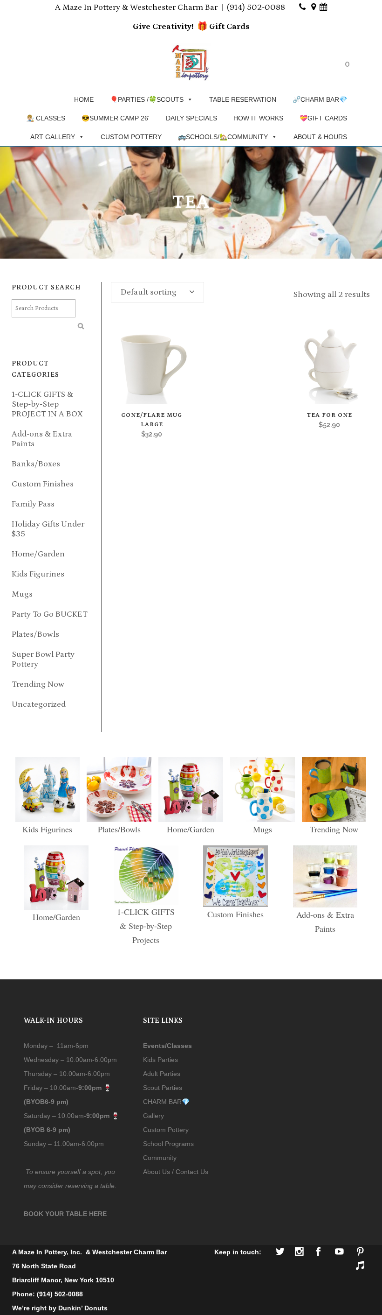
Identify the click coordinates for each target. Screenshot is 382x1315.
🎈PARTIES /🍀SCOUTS (147, 99)
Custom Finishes (43, 484)
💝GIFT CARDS (323, 118)
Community (160, 1157)
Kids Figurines (38, 574)
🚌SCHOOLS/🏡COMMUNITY (223, 137)
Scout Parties (162, 1087)
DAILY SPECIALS (191, 118)
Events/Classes (167, 1045)
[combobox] (157, 292)
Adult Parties (161, 1073)
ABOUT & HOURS (320, 137)
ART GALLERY (52, 137)
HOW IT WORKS (258, 118)
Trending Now (38, 684)
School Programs (168, 1143)
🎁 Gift (211, 26)
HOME (84, 99)
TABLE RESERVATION (242, 99)
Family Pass (33, 504)
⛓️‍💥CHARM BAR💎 (320, 99)
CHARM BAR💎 (166, 1101)
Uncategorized (39, 704)
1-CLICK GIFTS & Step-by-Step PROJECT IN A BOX (47, 404)
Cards (237, 26)
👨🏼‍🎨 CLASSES (45, 118)
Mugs (22, 594)
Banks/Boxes (36, 464)
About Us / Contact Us (175, 1171)
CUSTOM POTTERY (131, 137)
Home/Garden (38, 554)
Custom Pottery (166, 1129)
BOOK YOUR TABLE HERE (65, 1213)
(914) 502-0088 (256, 7)
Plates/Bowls (35, 634)
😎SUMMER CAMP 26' (116, 118)
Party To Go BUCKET (50, 614)
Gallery (153, 1115)
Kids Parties (160, 1059)
